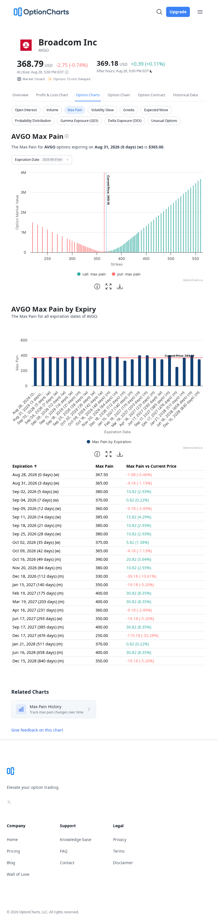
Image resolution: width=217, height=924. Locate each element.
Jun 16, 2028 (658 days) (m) (37, 652)
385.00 (102, 517)
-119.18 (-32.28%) (142, 635)
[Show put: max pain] (126, 274)
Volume (52, 110)
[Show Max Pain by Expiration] (109, 442)
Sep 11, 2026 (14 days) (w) (36, 517)
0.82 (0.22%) (137, 500)
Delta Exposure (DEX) (125, 120)
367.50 (102, 474)
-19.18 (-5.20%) (140, 584)
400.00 (102, 593)
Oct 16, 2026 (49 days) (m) (36, 559)
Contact (67, 862)
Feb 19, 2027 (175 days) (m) (37, 593)
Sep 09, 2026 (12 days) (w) (36, 508)
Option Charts (88, 94)
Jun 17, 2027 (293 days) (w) (37, 618)
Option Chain (119, 94)
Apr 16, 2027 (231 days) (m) (37, 610)
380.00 (102, 491)
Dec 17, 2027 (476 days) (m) (38, 635)
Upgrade (178, 11)
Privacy (119, 839)
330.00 (102, 576)
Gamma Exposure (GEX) (79, 120)
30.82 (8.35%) (138, 593)
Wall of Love (18, 874)
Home (12, 839)
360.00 (102, 508)
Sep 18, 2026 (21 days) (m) (36, 525)
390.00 (102, 559)
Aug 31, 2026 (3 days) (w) (35, 483)
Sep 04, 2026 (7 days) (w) (35, 500)
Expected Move (156, 110)
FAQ (64, 851)
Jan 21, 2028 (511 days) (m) (37, 644)
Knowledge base (75, 839)
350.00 (102, 584)
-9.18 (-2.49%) (139, 508)
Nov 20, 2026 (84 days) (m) (37, 567)
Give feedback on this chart (37, 730)
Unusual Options (164, 120)
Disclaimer (123, 862)
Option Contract (151, 94)
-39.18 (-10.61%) (141, 576)
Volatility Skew (102, 110)
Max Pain (75, 110)
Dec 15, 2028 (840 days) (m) (38, 661)
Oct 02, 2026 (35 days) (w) (36, 542)
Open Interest (26, 110)
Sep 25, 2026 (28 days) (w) (36, 534)
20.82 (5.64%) (138, 559)
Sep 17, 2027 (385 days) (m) (38, 627)
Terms (119, 851)
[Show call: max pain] (91, 274)
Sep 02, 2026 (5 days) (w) (35, 491)
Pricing (13, 851)
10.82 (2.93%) (138, 491)
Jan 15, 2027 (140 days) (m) (37, 584)
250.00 (102, 635)
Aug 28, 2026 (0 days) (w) (35, 474)
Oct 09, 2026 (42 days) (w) (36, 550)
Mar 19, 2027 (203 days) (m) (38, 601)
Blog (11, 862)
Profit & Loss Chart (52, 94)
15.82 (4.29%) (138, 517)
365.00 (102, 483)
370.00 (102, 500)
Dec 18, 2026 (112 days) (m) (38, 576)
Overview (20, 94)
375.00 (102, 542)
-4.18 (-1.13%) (139, 483)
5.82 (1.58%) (137, 542)
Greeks (128, 110)
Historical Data (185, 94)
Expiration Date (38, 159)
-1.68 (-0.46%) (139, 474)
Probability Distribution (33, 120)
